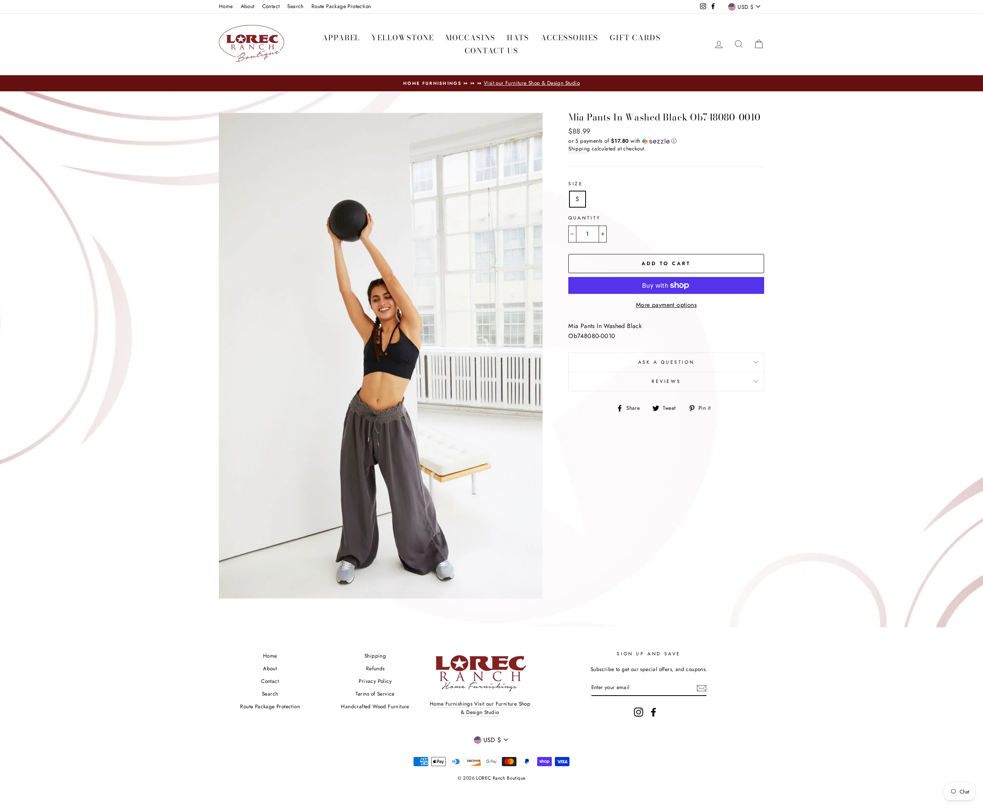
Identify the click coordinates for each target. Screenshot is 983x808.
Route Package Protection (341, 6)
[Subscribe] (702, 688)
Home (226, 6)
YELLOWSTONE (402, 37)
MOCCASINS (470, 37)
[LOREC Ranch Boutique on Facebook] (653, 712)
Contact (271, 6)
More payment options (666, 304)
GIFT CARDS (635, 37)
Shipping (579, 148)
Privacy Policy (375, 681)
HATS (518, 37)
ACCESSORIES (569, 37)
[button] (666, 141)
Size (575, 183)
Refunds (375, 668)
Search (295, 6)
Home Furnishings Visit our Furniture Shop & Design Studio (480, 708)
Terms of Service (375, 694)
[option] (491, 83)
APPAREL (341, 37)
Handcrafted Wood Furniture (375, 706)
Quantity (584, 217)
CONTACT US (491, 50)
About (248, 6)
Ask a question (666, 362)
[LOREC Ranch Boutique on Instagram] (638, 712)
